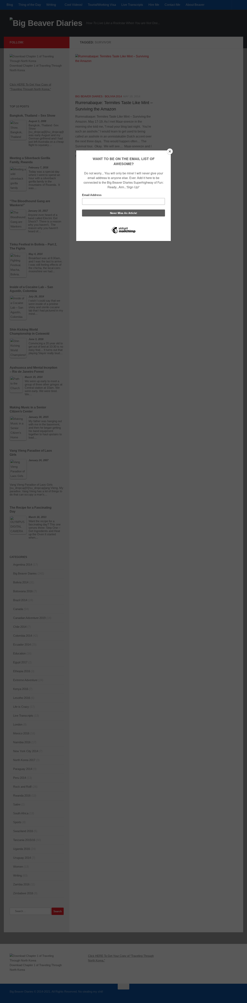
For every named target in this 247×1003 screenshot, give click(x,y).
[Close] (170, 151)
